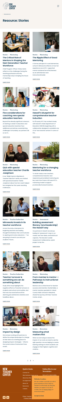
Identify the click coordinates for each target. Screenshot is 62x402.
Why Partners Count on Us (30, 375)
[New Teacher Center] (9, 6)
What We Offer (27, 378)
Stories (5, 55)
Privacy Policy (28, 398)
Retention (13, 329)
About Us (25, 383)
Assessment (44, 219)
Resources (26, 386)
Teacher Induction (17, 219)
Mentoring (14, 55)
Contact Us (26, 372)
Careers (25, 388)
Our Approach (27, 380)
